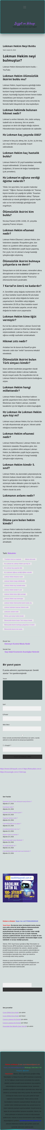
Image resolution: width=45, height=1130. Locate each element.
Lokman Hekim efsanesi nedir (13, 577)
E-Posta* (5, 714)
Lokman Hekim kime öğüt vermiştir (15, 594)
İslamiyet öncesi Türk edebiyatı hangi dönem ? (17, 801)
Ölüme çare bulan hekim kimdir (14, 616)
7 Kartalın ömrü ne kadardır (12, 559)
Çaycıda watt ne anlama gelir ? (12, 812)
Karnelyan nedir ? (8, 807)
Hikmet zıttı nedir (30, 559)
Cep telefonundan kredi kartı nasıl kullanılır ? (17, 851)
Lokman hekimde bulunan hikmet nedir (16, 607)
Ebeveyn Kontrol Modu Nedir (17, 644)
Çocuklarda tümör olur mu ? (11, 829)
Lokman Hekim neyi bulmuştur (13, 598)
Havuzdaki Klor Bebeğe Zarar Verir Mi (14, 1026)
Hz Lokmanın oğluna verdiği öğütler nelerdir (18, 572)
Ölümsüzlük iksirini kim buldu (13, 629)
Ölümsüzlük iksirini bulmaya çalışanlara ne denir (19, 625)
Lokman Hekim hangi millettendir (14, 581)
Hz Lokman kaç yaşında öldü (13, 568)
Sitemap (22, 772)
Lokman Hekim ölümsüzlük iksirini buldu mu (18, 603)
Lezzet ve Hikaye (25, 23)
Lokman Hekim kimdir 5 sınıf (13, 590)
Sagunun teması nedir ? (10, 818)
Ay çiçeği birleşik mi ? (9, 845)
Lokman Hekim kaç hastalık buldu (14, 585)
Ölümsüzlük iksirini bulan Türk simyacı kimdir (18, 620)
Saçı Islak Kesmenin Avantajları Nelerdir (22, 652)
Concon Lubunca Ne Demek (12, 1019)
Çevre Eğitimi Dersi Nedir (11, 1012)
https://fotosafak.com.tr (32, 769)
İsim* (4, 704)
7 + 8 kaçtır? (7, 745)
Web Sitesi (6, 724)
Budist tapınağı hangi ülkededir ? (13, 840)
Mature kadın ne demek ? (11, 834)
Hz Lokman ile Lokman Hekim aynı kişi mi (17, 563)
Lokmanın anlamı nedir (11, 612)
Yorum (5, 679)
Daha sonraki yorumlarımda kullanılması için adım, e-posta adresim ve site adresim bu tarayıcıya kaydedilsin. (21, 739)
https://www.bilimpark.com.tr (11, 769)
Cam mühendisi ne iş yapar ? (12, 823)
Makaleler (12, 553)
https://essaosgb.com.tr (9, 772)
